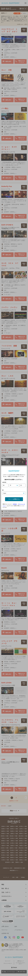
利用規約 (15, 504)
